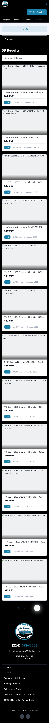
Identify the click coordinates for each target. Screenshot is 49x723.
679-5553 (24, 645)
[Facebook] (22, 716)
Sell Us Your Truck (12, 689)
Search (16, 20)
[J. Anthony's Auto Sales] (5, 4)
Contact (7, 672)
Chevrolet (27, 20)
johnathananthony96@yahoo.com (24, 651)
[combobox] (24, 58)
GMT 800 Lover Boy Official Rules (19, 694)
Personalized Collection (14, 678)
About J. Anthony (12, 683)
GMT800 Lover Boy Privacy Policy (19, 700)
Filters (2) (24, 29)
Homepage (6, 20)
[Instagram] (28, 716)
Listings (7, 667)
